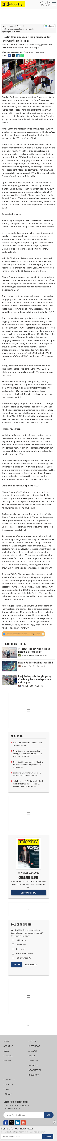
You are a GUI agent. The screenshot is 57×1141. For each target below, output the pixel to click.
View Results (31, 964)
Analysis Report (16, 26)
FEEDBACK (8, 1084)
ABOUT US (8, 1046)
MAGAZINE (33, 1065)
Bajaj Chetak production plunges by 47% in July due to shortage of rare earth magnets (34, 679)
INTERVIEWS (34, 1046)
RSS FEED (7, 1060)
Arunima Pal (26, 666)
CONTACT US (9, 1079)
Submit (16, 964)
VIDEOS (31, 1055)
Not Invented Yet (24, 958)
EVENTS (32, 1041)
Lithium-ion (21, 940)
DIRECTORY (33, 1075)
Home (4, 26)
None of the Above (24, 953)
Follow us (51, 26)
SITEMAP (7, 1094)
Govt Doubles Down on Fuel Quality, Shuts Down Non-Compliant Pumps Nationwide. (28, 764)
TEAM (6, 1089)
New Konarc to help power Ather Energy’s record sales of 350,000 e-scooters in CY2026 (27, 753)
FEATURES (8, 1055)
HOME (6, 1041)
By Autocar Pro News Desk (13, 52)
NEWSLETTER (34, 1070)
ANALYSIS (33, 1051)
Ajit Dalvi (25, 686)
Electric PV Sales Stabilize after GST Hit (36, 662)
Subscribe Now (28, 892)
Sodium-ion (21, 944)
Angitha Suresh (27, 655)
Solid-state (21, 949)
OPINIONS (33, 1060)
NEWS (6, 1051)
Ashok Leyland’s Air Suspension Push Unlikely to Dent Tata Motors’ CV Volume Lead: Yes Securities (28, 783)
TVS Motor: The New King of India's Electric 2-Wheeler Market (34, 650)
